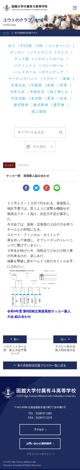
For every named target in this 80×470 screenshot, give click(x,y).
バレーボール (53, 65)
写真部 (36, 85)
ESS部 (26, 45)
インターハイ (59, 45)
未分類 (36, 98)
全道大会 (18, 85)
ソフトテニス (41, 52)
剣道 (51, 85)
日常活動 (18, 98)
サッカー (17, 52)
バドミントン (25, 65)
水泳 (63, 98)
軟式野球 (41, 105)
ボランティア (53, 72)
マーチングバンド (23, 78)
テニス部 (21, 59)
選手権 (59, 105)
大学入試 (17, 92)
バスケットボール (49, 59)
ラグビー (50, 78)
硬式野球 (21, 105)
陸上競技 (39, 111)
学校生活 (37, 92)
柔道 (51, 98)
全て (11, 45)
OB (40, 45)
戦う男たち (59, 92)
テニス (62, 52)
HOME (6, 33)
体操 (66, 78)
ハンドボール (25, 72)
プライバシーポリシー (39, 454)
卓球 (63, 85)
